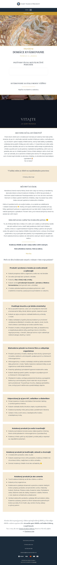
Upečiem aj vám (29, 531)
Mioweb (34, 562)
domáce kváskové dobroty (27, 529)
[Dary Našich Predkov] (28, 4)
